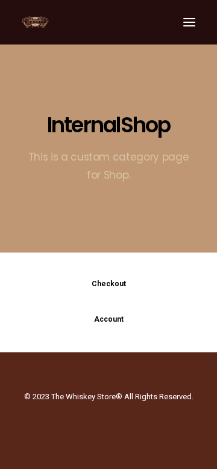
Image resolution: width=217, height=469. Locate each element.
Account (109, 319)
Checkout (109, 284)
